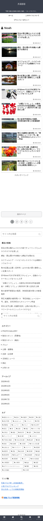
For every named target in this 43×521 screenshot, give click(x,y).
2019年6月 (5, 404)
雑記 (4, 363)
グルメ (5, 345)
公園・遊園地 (7, 349)
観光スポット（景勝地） (12, 336)
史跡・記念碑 (7, 354)
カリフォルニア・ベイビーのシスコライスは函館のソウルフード (21, 261)
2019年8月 (5, 395)
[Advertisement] (21, 192)
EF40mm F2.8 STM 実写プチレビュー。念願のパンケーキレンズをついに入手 (21, 277)
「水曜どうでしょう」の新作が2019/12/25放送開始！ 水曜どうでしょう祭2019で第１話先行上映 (20, 284)
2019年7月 (5, 399)
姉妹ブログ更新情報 (12, 498)
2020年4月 (5, 381)
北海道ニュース (8, 358)
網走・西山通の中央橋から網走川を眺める (18, 256)
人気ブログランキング (10, 486)
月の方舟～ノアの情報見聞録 (12, 489)
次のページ (21, 214)
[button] (40, 234)
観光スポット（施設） (11, 340)
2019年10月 (6, 386)
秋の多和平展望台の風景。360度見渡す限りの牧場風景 (21, 292)
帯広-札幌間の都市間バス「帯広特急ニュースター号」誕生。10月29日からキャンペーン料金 (20, 300)
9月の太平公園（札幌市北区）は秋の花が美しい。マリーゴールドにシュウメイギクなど (21, 307)
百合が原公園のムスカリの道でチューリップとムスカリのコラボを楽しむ (21, 249)
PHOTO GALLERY (9, 331)
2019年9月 (5, 390)
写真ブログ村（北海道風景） (12, 483)
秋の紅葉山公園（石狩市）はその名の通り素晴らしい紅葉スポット (21, 269)
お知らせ (5, 368)
